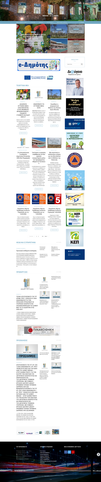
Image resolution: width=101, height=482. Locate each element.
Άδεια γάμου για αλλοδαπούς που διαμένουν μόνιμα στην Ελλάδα (55, 249)
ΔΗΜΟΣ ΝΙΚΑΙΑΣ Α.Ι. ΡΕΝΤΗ (59, 475)
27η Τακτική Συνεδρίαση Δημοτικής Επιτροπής (44, 353)
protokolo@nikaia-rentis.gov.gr (23, 458)
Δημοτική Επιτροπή (22, 150)
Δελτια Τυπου (76, 29)
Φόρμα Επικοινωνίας (45, 457)
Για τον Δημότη (50, 22)
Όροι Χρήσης (43, 451)
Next (46, 236)
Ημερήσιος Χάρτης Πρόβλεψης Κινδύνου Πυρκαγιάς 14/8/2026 (54, 210)
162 (42, 236)
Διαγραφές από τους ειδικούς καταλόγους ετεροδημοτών (44, 255)
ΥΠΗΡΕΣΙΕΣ (41, 22)
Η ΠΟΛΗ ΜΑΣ (32, 22)
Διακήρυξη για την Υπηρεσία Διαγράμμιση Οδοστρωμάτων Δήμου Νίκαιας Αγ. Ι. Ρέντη (44, 302)
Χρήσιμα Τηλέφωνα (44, 456)
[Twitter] (69, 452)
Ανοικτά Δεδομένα (44, 454)
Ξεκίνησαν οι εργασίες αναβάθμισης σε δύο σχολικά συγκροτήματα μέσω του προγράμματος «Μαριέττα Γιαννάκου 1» (59, 47)
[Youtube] (73, 452)
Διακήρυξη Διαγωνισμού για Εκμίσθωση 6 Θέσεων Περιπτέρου (56, 278)
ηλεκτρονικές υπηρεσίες (62, 22)
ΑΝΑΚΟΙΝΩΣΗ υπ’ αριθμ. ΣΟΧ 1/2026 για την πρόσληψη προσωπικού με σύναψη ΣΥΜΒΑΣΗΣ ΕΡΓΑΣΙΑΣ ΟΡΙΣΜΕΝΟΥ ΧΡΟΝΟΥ (55, 356)
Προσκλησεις (21, 340)
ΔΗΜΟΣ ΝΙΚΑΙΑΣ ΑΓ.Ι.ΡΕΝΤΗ (21, 22)
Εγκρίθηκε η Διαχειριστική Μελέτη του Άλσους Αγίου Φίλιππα (59, 32)
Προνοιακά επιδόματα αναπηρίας (26, 251)
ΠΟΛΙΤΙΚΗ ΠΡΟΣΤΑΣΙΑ (54, 206)
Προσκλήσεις (19, 362)
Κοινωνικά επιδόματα (20, 248)
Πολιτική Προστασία (22, 206)
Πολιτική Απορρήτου (44, 452)
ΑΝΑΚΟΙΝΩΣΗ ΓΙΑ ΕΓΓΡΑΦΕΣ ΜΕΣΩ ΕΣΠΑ (38, 106)
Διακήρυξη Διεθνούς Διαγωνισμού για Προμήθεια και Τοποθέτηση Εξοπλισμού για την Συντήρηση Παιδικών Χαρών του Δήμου (56, 304)
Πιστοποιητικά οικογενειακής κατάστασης (42, 248)
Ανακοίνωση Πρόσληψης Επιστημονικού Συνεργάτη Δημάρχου (56, 372)
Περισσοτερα (23, 133)
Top (51, 479)
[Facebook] (65, 452)
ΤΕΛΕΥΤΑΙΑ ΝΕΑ (22, 85)
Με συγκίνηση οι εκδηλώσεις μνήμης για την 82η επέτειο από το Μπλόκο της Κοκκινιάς (76, 32)
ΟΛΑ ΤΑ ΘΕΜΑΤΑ (58, 242)
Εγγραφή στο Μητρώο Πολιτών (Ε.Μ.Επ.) (55, 255)
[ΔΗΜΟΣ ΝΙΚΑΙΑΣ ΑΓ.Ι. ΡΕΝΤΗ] (50, 10)
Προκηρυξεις (21, 272)
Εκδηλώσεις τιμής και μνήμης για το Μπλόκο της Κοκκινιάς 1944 (76, 47)
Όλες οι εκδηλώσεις (44, 459)
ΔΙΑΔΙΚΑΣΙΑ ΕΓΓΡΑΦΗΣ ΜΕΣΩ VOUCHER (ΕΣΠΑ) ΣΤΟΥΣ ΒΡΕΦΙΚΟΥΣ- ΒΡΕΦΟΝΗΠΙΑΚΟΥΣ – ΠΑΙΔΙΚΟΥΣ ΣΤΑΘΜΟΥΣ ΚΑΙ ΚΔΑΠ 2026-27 (33, 40)
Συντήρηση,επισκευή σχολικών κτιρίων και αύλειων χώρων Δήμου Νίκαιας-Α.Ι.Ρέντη (44, 286)
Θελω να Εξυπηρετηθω (26, 242)
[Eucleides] (98, 455)
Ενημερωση (59, 29)
